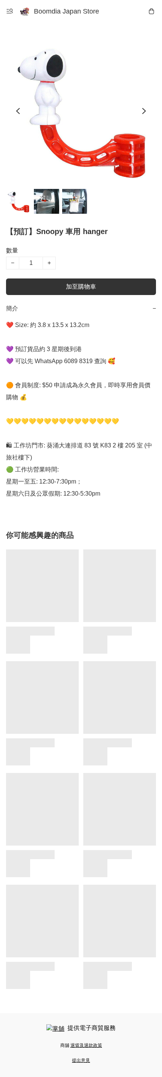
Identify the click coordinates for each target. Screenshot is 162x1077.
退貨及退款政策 (86, 1045)
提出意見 (81, 1060)
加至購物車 (81, 286)
